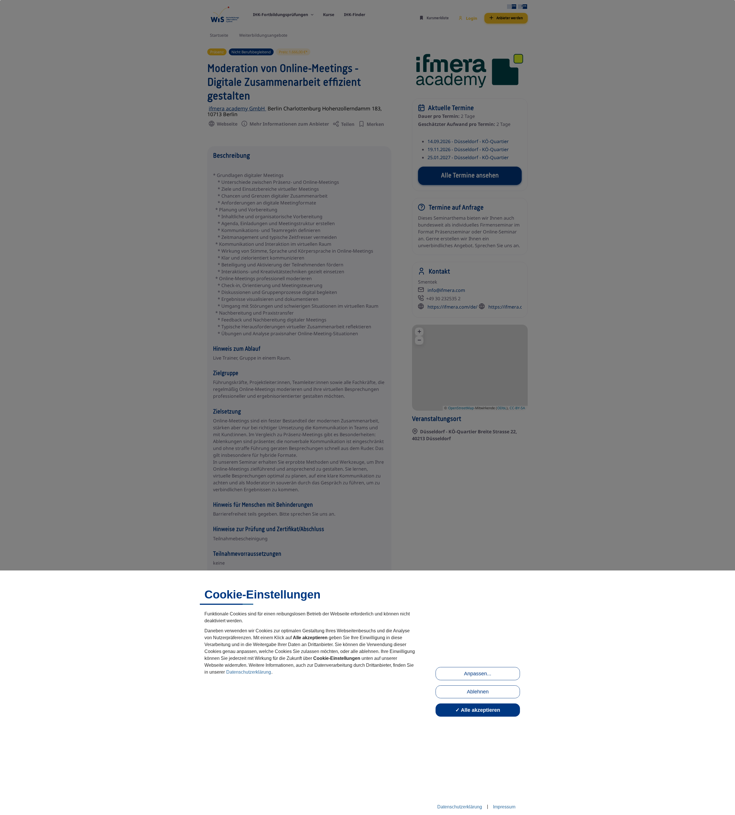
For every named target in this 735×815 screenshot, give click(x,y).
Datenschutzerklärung (248, 672)
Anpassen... (477, 673)
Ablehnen (478, 692)
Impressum (504, 806)
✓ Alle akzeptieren (477, 710)
